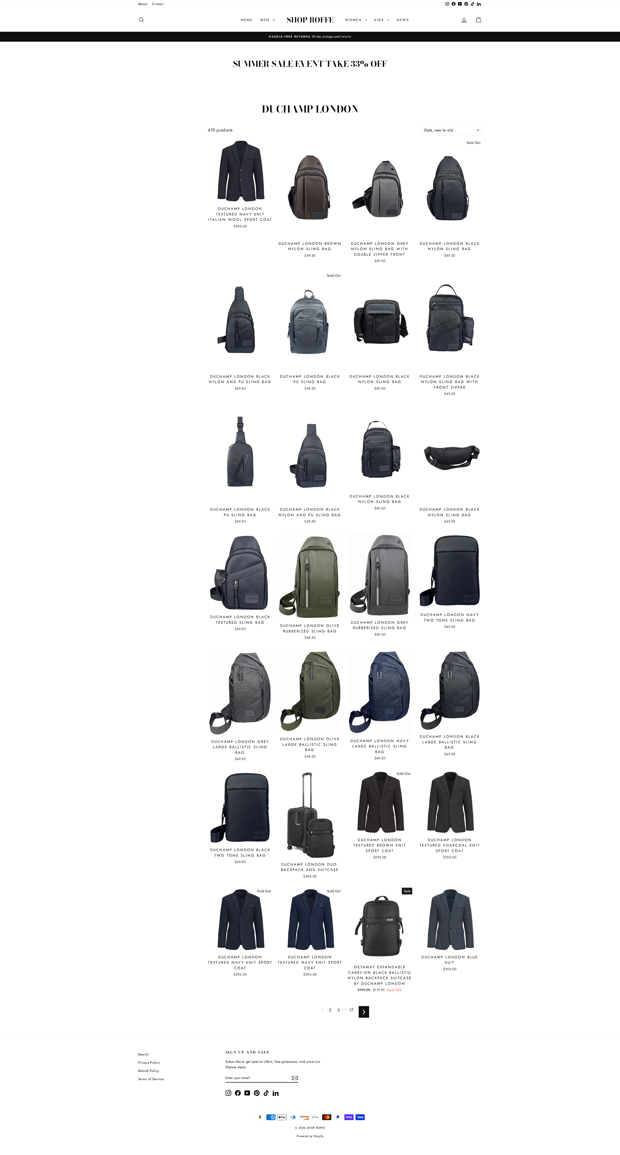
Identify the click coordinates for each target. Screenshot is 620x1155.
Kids (380, 19)
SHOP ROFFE (310, 19)
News (403, 19)
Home (247, 19)
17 (351, 1010)
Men (265, 19)
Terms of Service (151, 1079)
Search (143, 1054)
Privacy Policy (149, 1062)
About (142, 3)
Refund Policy (148, 1070)
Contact (157, 3)
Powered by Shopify (310, 1136)
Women (354, 19)
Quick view (240, 198)
